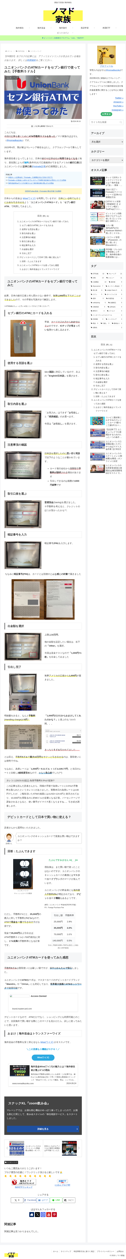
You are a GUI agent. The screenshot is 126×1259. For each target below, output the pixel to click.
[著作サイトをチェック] (31, 1214)
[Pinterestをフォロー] (54, 1214)
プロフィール (106, 66)
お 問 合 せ (106, 114)
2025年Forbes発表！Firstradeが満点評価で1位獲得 (43, 191)
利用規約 (31, 60)
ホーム (55, 1251)
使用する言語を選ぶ (30, 229)
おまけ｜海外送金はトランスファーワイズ (40, 269)
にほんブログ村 (62, 1185)
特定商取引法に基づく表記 (84, 1251)
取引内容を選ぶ (29, 233)
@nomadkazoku (15, 140)
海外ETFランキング (23, 1187)
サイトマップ (66, 1251)
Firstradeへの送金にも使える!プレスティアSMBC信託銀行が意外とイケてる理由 (37, 180)
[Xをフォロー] (37, 1214)
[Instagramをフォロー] (43, 1214)
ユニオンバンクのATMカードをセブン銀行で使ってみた (44, 221)
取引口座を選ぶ (29, 241)
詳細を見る (43, 1129)
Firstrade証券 (39, 166)
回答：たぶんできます (31, 261)
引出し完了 (27, 253)
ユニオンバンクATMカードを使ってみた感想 (39, 265)
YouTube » (118, 106)
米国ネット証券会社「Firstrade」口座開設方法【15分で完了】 (30, 177)
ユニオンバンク (12, 1162)
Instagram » (117, 110)
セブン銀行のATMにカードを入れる (37, 225)
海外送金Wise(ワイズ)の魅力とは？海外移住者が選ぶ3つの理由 (31, 183)
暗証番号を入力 (29, 245)
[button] (69, 1200)
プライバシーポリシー (105, 1251)
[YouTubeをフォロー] (48, 1214)
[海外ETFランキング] (23, 1182)
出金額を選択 (28, 249)
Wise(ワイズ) (29, 198)
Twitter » (119, 98)
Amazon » (118, 102)
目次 (39, 216)
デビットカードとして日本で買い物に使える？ (40, 257)
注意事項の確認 (29, 237)
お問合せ (120, 1251)
